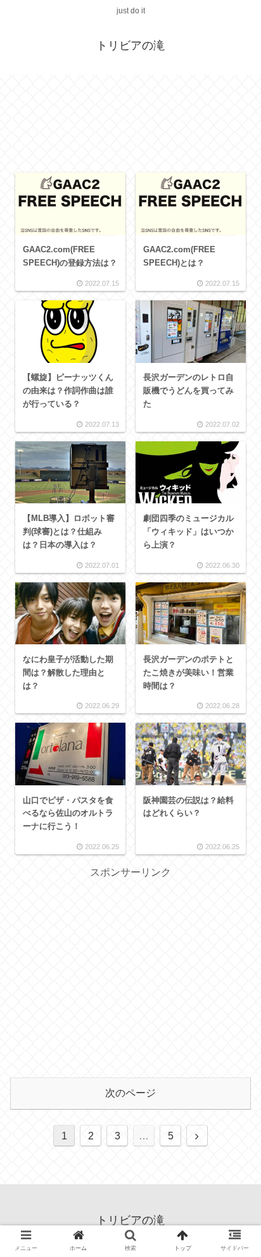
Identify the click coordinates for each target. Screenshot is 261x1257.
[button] (232, 1088)
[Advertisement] (130, 122)
